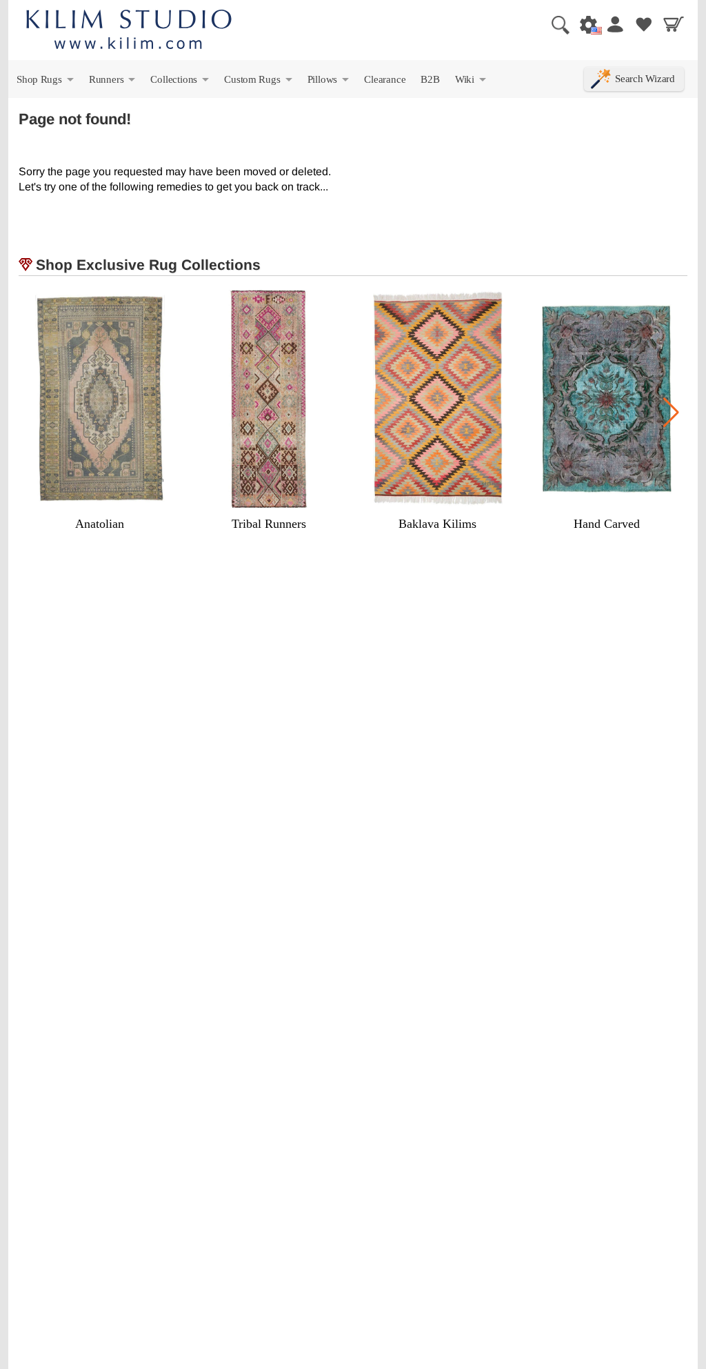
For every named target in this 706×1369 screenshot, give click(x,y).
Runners (113, 82)
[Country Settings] (584, 24)
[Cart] (673, 24)
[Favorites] (644, 24)
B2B (430, 79)
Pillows (329, 82)
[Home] (129, 31)
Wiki (471, 82)
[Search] (555, 24)
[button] (671, 412)
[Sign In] (614, 24)
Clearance (384, 79)
